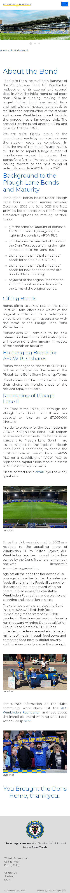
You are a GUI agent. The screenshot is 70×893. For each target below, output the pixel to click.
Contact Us (10, 872)
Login (7, 879)
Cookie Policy (11, 861)
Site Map (9, 876)
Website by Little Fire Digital (49, 891)
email (39, 472)
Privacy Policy (12, 865)
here (27, 721)
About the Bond (19, 50)
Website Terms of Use (16, 858)
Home (3, 50)
